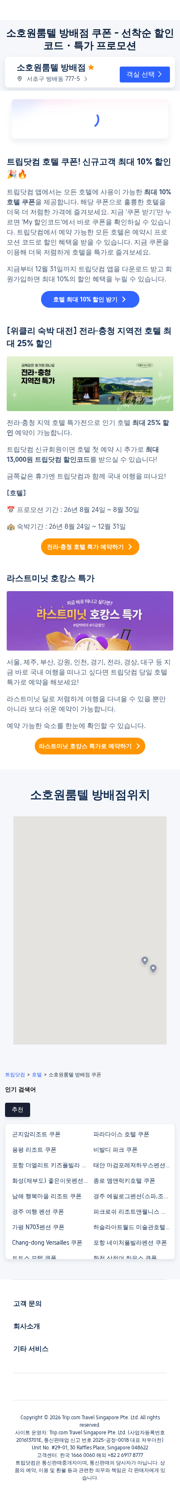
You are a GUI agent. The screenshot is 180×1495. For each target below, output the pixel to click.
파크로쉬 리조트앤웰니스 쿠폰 (133, 1211)
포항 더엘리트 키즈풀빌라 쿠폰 (52, 1165)
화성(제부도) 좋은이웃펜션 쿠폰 (52, 1180)
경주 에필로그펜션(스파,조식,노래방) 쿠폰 (133, 1196)
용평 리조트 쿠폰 (34, 1149)
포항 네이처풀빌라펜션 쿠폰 (130, 1242)
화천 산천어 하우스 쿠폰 (125, 1258)
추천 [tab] (17, 1109)
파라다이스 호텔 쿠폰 (121, 1134)
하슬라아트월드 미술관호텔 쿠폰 (133, 1227)
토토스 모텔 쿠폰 (34, 1258)
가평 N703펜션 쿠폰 (38, 1227)
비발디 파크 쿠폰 (115, 1149)
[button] (145, 74)
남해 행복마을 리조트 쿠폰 (47, 1196)
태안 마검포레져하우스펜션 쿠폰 (133, 1165)
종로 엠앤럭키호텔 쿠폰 (124, 1180)
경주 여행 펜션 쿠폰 (38, 1211)
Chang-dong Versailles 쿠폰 (47, 1242)
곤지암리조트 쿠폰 (36, 1134)
